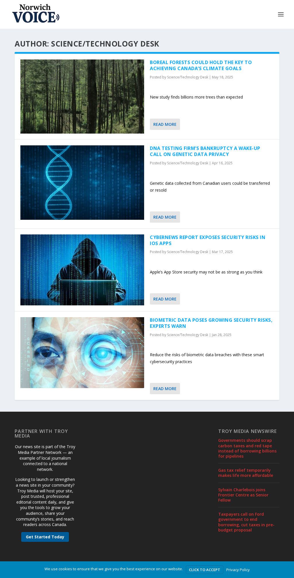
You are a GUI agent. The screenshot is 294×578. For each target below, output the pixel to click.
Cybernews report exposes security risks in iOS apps (207, 240)
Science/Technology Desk (187, 77)
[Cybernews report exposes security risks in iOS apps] (82, 269)
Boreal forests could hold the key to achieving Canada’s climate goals (201, 65)
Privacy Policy (238, 569)
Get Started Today (45, 537)
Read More (165, 124)
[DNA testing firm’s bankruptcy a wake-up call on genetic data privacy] (82, 182)
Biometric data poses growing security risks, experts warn (211, 323)
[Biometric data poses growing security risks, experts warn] (82, 352)
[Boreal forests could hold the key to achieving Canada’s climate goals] (82, 96)
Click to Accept (204, 569)
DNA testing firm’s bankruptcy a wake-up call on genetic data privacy (205, 151)
